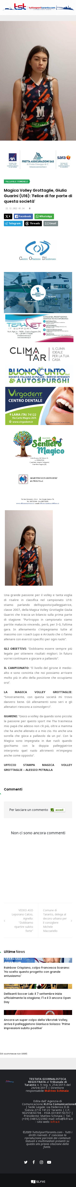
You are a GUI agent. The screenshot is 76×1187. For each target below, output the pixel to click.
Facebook (25, 216)
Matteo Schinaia (57, 1091)
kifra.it (55, 1122)
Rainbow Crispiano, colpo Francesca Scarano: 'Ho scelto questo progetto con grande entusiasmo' (37, 972)
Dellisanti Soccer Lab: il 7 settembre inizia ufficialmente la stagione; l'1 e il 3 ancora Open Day (37, 998)
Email (52, 223)
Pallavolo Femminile (17, 181)
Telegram (15, 223)
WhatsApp (45, 216)
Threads (35, 223)
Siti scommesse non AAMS (13, 1053)
